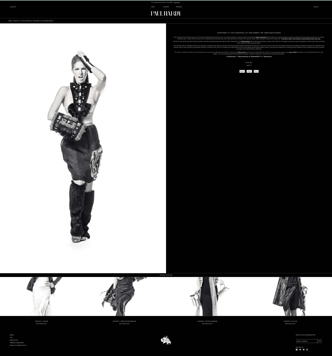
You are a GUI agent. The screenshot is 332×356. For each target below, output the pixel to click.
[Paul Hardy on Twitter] (300, 350)
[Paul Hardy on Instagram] (307, 350)
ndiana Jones (242, 52)
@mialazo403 (255, 56)
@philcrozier (232, 56)
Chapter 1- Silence (41, 321)
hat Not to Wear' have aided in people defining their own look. (301, 38)
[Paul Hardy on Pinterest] (304, 350)
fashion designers (261, 37)
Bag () (316, 6)
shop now (177, 2)
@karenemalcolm (243, 56)
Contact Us (14, 340)
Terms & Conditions (17, 342)
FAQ (11, 337)
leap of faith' (293, 52)
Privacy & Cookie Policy (18, 345)
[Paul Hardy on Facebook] (297, 350)
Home (10, 20)
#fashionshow (246, 41)
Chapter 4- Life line (290, 321)
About (12, 335)
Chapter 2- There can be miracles (124, 321)
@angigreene (268, 56)
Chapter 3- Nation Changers (207, 321)
